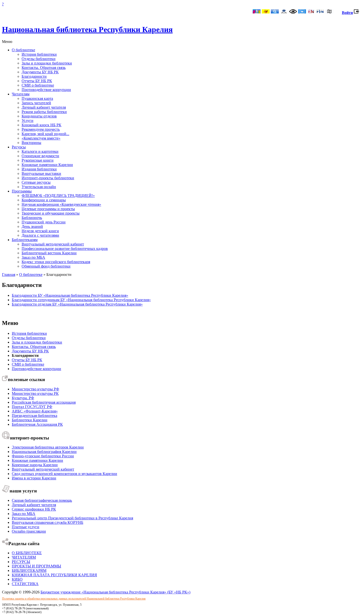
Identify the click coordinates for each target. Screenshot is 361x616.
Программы (22, 191)
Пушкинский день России (44, 222)
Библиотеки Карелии (29, 420)
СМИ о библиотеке (38, 85)
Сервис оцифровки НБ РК (34, 509)
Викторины (31, 143)
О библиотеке (23, 50)
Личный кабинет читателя (44, 107)
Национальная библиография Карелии (44, 451)
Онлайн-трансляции (29, 531)
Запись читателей (36, 103)
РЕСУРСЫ (21, 562)
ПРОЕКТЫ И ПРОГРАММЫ (36, 566)
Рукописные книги (38, 160)
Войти (347, 13)
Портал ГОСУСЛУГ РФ (32, 407)
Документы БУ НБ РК (40, 72)
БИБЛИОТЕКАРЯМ (29, 570)
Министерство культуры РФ (35, 389)
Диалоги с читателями (40, 235)
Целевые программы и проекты (48, 209)
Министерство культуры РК (35, 393)
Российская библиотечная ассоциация (44, 402)
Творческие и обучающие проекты (51, 213)
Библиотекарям (25, 240)
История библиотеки (39, 54)
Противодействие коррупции (46, 90)
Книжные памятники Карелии (47, 165)
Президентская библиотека (34, 415)
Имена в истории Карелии (34, 478)
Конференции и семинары (44, 200)
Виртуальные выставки (41, 173)
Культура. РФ (23, 398)
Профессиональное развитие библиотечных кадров (65, 248)
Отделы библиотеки (39, 59)
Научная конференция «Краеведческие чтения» (61, 204)
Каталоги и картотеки (40, 151)
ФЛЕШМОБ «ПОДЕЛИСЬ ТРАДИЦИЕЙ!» (58, 195)
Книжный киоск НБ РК (41, 125)
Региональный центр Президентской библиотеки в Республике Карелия (72, 518)
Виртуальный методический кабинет (53, 244)
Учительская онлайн (39, 187)
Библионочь (32, 218)
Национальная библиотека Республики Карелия (87, 29)
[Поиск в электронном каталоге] (275, 11)
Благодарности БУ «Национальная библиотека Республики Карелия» (70, 295)
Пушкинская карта (37, 98)
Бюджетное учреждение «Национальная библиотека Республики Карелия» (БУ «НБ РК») (115, 592)
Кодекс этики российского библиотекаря (56, 262)
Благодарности (34, 76)
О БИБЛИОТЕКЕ (27, 553)
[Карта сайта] (329, 11)
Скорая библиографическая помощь (42, 500)
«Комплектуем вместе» (41, 138)
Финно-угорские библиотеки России (43, 456)
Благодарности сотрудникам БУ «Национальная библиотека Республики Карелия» (81, 300)
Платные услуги (25, 527)
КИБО (17, 579)
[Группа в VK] (302, 11)
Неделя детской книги (40, 231)
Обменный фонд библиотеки (46, 266)
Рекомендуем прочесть (41, 129)
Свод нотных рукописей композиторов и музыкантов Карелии (64, 474)
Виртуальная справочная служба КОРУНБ (47, 522)
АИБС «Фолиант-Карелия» (35, 411)
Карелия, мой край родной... (45, 134)
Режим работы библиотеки (44, 112)
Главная (8, 274)
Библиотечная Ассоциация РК (37, 424)
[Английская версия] (311, 11)
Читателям (20, 94)
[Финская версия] (320, 11)
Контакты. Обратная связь (44, 67)
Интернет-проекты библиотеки (48, 178)
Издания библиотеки (39, 169)
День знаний (32, 226)
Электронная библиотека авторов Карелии (48, 447)
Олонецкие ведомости (40, 156)
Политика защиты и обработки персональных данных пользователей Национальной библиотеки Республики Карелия (74, 598)
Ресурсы (19, 147)
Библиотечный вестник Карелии (49, 253)
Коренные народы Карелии (35, 465)
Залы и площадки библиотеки (47, 63)
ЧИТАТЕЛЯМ (24, 557)
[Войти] (356, 13)
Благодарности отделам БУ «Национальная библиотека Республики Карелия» (77, 304)
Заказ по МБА (33, 257)
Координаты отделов (39, 116)
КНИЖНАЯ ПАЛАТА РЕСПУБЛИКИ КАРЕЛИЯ (54, 575)
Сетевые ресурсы (36, 182)
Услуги (27, 120)
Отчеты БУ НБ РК (37, 81)
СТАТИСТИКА (25, 584)
